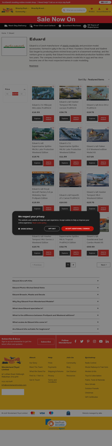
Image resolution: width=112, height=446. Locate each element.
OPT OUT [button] (52, 229)
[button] (25, 229)
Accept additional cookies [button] (78, 229)
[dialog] (56, 223)
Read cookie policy (39, 223)
